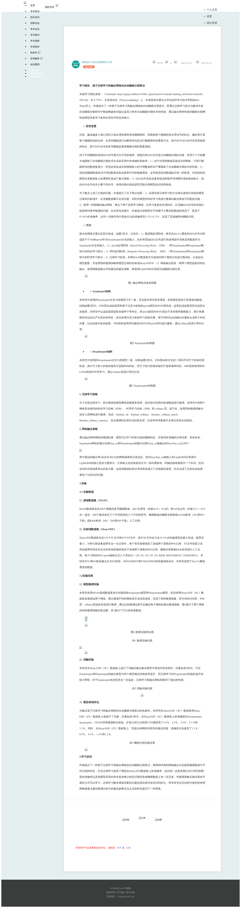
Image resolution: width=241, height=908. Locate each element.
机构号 (33, 52)
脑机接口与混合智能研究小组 (97, 62)
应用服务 (35, 58)
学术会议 (35, 29)
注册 (128, 847)
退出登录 (212, 22)
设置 (209, 16)
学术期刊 (35, 35)
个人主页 (212, 9)
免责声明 (110, 892)
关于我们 (120, 892)
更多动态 (89, 67)
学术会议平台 (36, 76)
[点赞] (145, 817)
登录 (119, 847)
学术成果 (35, 41)
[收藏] (161, 819)
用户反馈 (130, 892)
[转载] (129, 819)
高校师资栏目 (36, 73)
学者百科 (35, 47)
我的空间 (49, 7)
